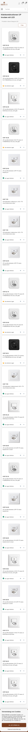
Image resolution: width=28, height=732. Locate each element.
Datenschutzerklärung (14, 729)
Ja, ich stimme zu (14, 725)
